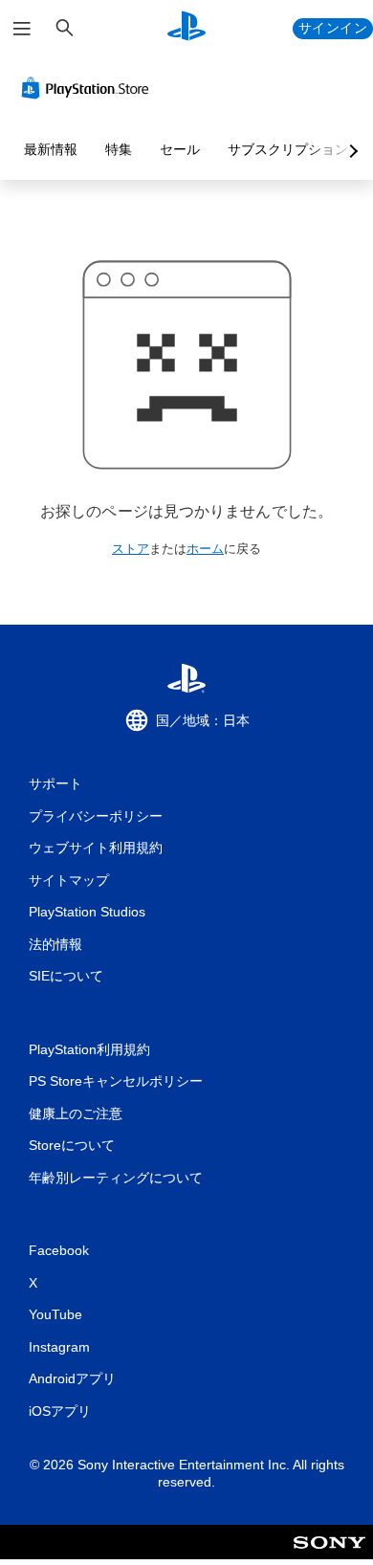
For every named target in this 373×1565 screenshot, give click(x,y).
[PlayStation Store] (89, 88)
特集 (118, 149)
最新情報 (50, 149)
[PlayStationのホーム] (186, 28)
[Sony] (329, 1555)
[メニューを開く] (22, 28)
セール (180, 149)
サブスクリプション (288, 149)
